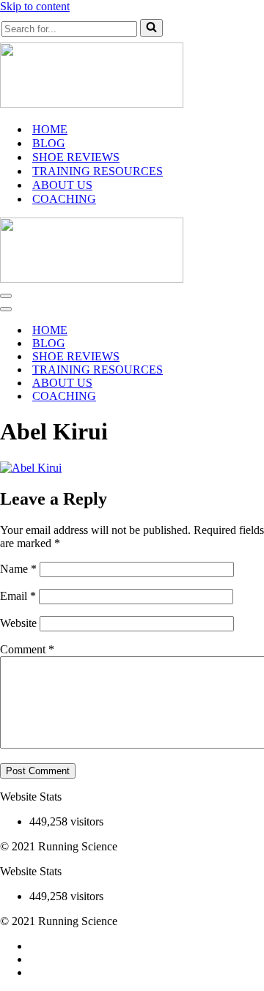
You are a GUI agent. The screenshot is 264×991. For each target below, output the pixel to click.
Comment (27, 649)
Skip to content (35, 6)
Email (18, 596)
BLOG (48, 143)
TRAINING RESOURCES (97, 171)
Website (18, 623)
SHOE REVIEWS (76, 157)
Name (18, 569)
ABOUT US (62, 185)
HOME (49, 129)
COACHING (64, 199)
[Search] (151, 28)
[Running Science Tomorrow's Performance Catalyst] (91, 103)
